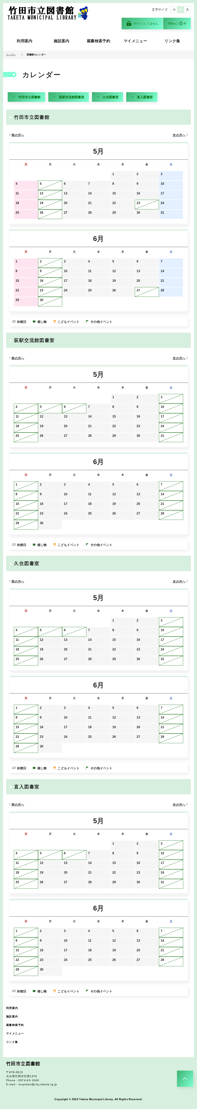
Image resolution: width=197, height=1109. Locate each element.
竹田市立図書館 (29, 97)
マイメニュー (135, 41)
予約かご (177, 23)
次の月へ (179, 135)
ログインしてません (145, 23)
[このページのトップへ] (185, 1079)
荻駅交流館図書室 (71, 97)
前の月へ (18, 135)
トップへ (11, 54)
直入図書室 (145, 97)
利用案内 (24, 41)
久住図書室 (111, 97)
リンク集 (172, 41)
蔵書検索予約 (98, 41)
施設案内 (61, 41)
